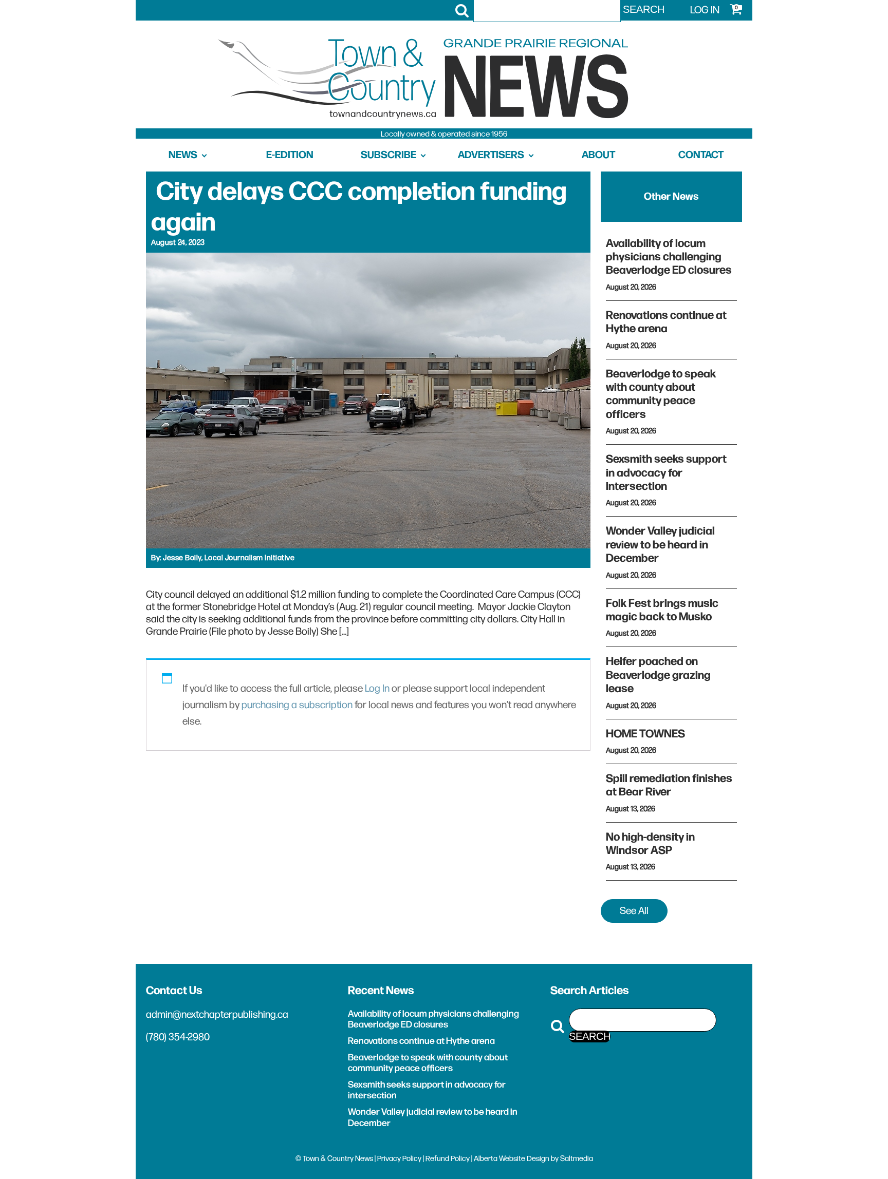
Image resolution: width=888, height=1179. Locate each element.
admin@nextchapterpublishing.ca (217, 1015)
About (598, 155)
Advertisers (491, 155)
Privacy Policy (399, 1159)
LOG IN (704, 10)
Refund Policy (447, 1159)
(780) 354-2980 (178, 1037)
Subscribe (388, 155)
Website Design (524, 1159)
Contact (701, 155)
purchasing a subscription (297, 705)
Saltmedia (576, 1159)
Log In (377, 688)
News (183, 155)
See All (634, 911)
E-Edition (289, 155)
